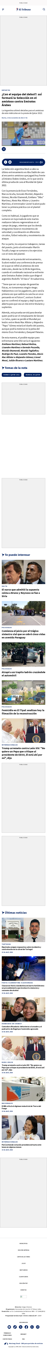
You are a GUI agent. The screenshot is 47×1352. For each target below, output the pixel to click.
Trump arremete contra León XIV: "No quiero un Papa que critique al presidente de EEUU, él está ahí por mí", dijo (23, 753)
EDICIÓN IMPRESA (23, 1250)
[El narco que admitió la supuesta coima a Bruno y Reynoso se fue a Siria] (23, 572)
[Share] (4, 149)
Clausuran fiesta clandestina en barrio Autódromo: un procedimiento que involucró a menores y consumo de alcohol (23, 988)
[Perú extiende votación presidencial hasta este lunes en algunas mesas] (23, 1127)
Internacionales (10, 745)
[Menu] (3, 9)
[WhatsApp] (32, 1327)
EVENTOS (23, 1290)
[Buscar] (44, 9)
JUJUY (24, 1263)
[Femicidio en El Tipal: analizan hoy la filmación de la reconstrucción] (23, 692)
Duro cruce (7, 1062)
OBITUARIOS (24, 1270)
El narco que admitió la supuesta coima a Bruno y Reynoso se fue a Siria (21, 593)
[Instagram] (37, 1327)
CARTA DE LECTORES (23, 1257)
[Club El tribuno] (23, 1297)
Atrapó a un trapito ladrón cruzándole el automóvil (23, 673)
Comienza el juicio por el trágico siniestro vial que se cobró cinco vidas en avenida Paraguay (23, 634)
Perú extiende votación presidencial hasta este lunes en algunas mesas (21, 1146)
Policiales (7, 628)
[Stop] (10, 162)
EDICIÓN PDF (23, 1283)
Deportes (6, 90)
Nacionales (7, 1103)
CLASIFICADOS (23, 1277)
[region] (18, 51)
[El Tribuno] (23, 9)
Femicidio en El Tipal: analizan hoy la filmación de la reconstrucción (23, 712)
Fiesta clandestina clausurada (17, 983)
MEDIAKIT (23, 1334)
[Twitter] (20, 1327)
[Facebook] (26, 1327)
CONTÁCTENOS (7, 1339)
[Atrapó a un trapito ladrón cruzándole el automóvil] (23, 654)
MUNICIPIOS (23, 1243)
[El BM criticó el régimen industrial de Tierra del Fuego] (23, 1089)
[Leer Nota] (5, 162)
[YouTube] (9, 1327)
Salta (4, 586)
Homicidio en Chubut (12, 1024)
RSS (23, 1339)
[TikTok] (15, 1327)
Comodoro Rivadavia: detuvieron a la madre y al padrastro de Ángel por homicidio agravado (22, 1027)
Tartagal (6, 944)
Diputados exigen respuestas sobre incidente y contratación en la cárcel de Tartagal (21, 948)
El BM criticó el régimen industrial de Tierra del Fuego (21, 1107)
